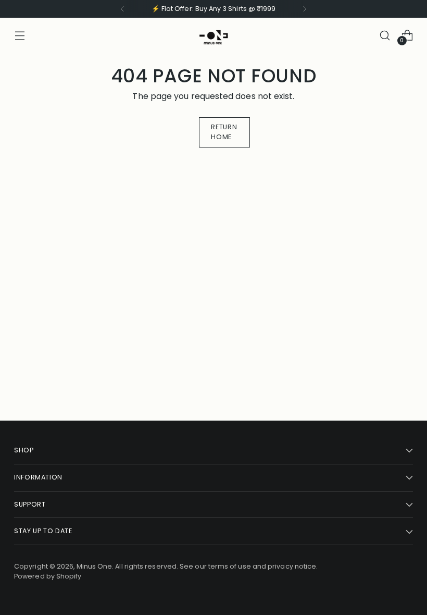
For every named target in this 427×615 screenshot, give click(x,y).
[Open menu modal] (19, 35)
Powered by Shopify (47, 576)
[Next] (304, 9)
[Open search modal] (385, 35)
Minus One (94, 566)
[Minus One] (213, 35)
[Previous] (122, 9)
